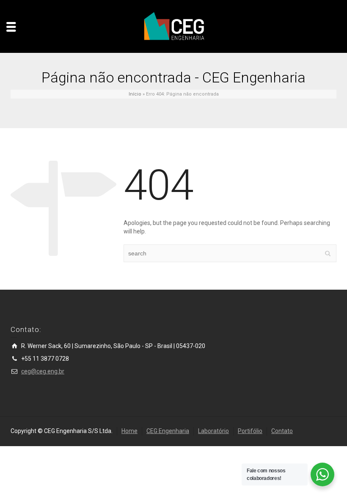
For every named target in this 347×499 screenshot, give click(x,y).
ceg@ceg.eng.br (42, 371)
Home (129, 431)
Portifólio (250, 431)
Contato (282, 431)
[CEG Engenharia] (173, 26)
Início (135, 94)
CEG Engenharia (167, 431)
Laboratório (213, 431)
